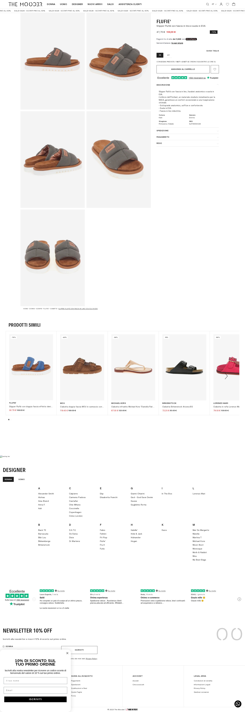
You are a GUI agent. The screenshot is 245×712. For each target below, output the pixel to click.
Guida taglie (212, 51)
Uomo (63, 4)
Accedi (136, 681)
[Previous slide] (18, 376)
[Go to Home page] (25, 4)
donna (32, 308)
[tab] (8, 419)
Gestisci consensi (201, 692)
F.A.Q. (73, 696)
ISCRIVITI (35, 699)
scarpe (39, 308)
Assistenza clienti (130, 4)
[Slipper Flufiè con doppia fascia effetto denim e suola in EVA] (31, 367)
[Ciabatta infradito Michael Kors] (133, 367)
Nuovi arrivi (95, 4)
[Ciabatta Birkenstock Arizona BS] (184, 367)
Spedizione (162, 131)
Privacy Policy (91, 659)
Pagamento (163, 137)
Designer (77, 4)
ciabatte (53, 308)
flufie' (46, 308)
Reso (159, 143)
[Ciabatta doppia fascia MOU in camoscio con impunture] (82, 367)
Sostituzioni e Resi (79, 688)
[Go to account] (221, 4)
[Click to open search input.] (208, 4)
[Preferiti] (227, 4)
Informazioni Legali (202, 685)
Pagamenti (75, 681)
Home (25, 308)
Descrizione (163, 85)
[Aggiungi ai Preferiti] (215, 69)
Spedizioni (76, 685)
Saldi (110, 4)
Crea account (138, 685)
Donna (51, 4)
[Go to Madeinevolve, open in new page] (132, 709)
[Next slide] (226, 376)
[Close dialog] (67, 653)
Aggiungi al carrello (183, 69)
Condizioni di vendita (203, 681)
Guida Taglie (76, 692)
